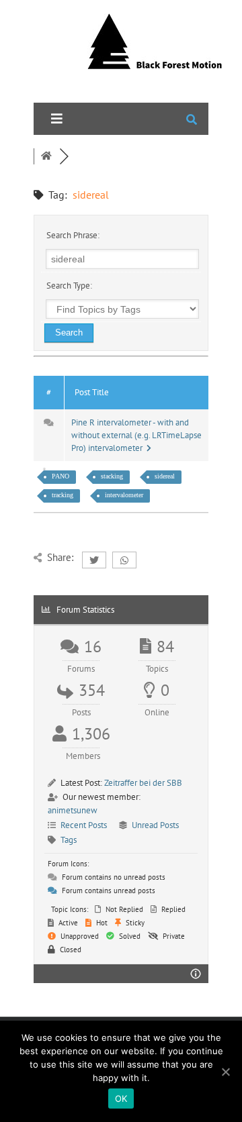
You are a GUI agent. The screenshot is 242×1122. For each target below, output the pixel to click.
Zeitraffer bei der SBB (143, 782)
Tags (69, 840)
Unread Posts (155, 825)
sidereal (165, 476)
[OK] (225, 1071)
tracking (62, 495)
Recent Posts (84, 825)
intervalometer (124, 495)
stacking (112, 476)
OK (121, 1098)
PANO (60, 476)
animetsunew (72, 810)
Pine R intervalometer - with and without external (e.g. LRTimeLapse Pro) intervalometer (136, 435)
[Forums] (46, 156)
